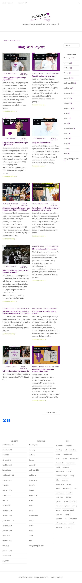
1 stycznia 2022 (38, 366)
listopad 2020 (7, 515)
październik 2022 (8, 445)
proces (66, 501)
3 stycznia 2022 (38, 73)
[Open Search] (79, 3)
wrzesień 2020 (7, 525)
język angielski (10, 58)
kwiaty (72, 475)
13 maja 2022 (37, 308)
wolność (71, 523)
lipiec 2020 (6, 536)
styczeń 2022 (6, 460)
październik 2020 (8, 520)
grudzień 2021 (7, 465)
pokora (68, 497)
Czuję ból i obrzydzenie (41, 143)
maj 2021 (5, 485)
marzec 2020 (6, 556)
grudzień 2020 (7, 510)
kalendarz (66, 467)
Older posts (51, 412)
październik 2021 (8, 475)
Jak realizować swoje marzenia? (15, 371)
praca (7, 123)
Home (5, 40)
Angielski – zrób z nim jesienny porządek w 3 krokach (45, 209)
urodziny (59, 518)
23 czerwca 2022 (10, 266)
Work (65, 154)
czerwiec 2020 (7, 541)
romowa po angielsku (62, 506)
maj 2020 (5, 546)
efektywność (74, 458)
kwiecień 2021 (7, 490)
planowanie (59, 497)
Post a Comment (24, 74)
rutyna (58, 510)
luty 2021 (5, 500)
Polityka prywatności (41, 577)
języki (58, 467)
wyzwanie (59, 527)
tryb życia (59, 514)
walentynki (73, 518)
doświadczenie (67, 454)
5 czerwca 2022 (38, 246)
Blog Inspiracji (7, 3)
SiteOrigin (60, 577)
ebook (65, 458)
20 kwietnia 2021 (10, 138)
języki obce (22, 58)
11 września (59, 445)
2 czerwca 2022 (8, 308)
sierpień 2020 (7, 531)
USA (66, 518)
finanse (15, 185)
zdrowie (68, 527)
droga (58, 458)
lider (57, 480)
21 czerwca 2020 (39, 138)
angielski (69, 445)
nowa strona (60, 493)
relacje (16, 248)
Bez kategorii (68, 58)
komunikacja (68, 93)
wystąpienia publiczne (71, 159)
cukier (58, 454)
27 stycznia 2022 (10, 73)
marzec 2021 (6, 495)
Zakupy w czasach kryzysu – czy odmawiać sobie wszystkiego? (16, 209)
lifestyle (24, 120)
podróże (37, 123)
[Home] (41, 22)
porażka (58, 501)
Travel (66, 149)
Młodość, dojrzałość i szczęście (45, 249)
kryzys (69, 471)
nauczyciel (66, 488)
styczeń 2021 (6, 505)
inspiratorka (60, 463)
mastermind (9, 348)
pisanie (69, 493)
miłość (69, 484)
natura (58, 488)
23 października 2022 (40, 203)
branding (59, 450)
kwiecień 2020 (7, 551)
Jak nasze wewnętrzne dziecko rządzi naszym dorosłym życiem (16, 312)
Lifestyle (67, 98)
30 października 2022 (11, 203)
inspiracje (53, 55)
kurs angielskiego (61, 475)
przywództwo (68, 128)
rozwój (18, 348)
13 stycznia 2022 (10, 366)
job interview (71, 463)
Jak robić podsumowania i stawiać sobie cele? (43, 370)
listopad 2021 (6, 470)
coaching (44, 55)
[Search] (77, 44)
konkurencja (60, 471)
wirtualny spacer (61, 523)
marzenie (65, 480)
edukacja (14, 55)
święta (66, 143)
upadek (67, 514)
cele (66, 450)
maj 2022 (5, 455)
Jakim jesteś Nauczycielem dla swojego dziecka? (15, 271)
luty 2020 (5, 561)
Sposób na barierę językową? (44, 76)
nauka (66, 113)
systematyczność (68, 510)
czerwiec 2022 (7, 450)
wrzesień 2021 (7, 480)
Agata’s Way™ (22, 3)
